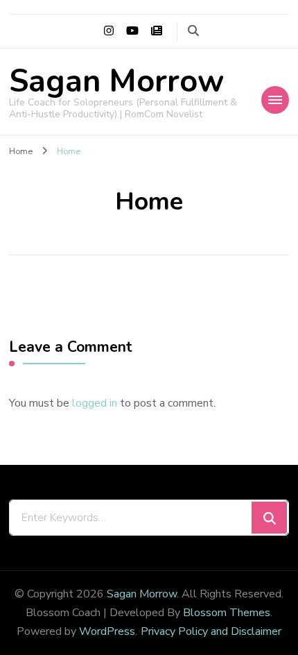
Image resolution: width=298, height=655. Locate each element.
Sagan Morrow (116, 81)
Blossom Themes (226, 612)
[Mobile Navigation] (275, 100)
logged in (94, 403)
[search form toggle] (193, 31)
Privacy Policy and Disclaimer (211, 631)
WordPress (107, 631)
